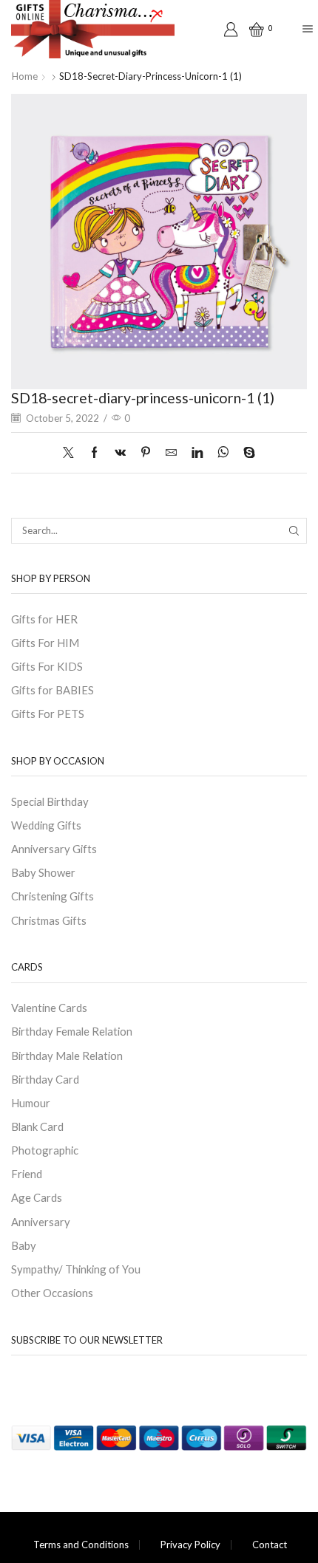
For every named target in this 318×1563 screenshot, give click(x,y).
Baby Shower (43, 872)
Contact (269, 1545)
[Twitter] (72, 453)
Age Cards (36, 1197)
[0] (251, 29)
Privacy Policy (190, 1545)
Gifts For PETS (47, 713)
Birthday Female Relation (71, 1031)
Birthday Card (45, 1079)
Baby (23, 1245)
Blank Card (37, 1126)
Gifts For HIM (45, 642)
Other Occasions (52, 1292)
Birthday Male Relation (67, 1055)
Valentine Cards (49, 1007)
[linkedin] (197, 453)
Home (25, 76)
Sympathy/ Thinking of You (76, 1269)
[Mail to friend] (171, 453)
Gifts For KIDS (47, 666)
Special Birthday (50, 801)
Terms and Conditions (81, 1545)
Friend (26, 1173)
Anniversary (40, 1221)
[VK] (120, 453)
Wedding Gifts (46, 825)
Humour (30, 1102)
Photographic (44, 1150)
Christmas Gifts (49, 920)
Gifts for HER (44, 619)
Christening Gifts (52, 896)
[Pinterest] (145, 453)
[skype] (245, 453)
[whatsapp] (223, 453)
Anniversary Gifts (54, 848)
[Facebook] (94, 453)
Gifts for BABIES (52, 690)
